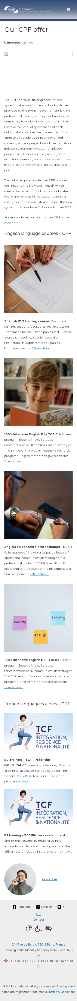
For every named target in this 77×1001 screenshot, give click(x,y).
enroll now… (21, 781)
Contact (38, 919)
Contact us (49, 879)
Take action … (39, 574)
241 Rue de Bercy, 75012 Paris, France (38, 944)
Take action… (41, 348)
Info (38, 914)
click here (11, 223)
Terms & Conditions (62, 992)
